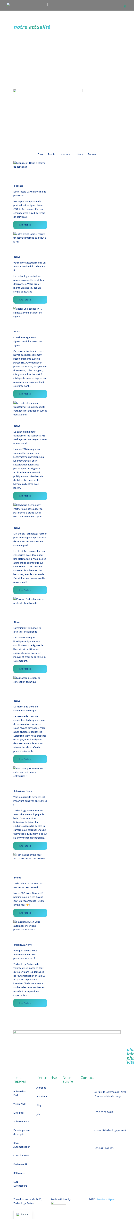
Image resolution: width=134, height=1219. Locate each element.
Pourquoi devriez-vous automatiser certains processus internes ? (25, 954)
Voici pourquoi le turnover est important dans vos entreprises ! (30, 800)
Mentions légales (106, 1199)
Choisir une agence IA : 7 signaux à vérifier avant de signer (27, 341)
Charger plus (20, 1012)
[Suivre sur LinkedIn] (72, 1092)
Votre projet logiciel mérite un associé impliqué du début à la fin (29, 266)
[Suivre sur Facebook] (65, 1092)
